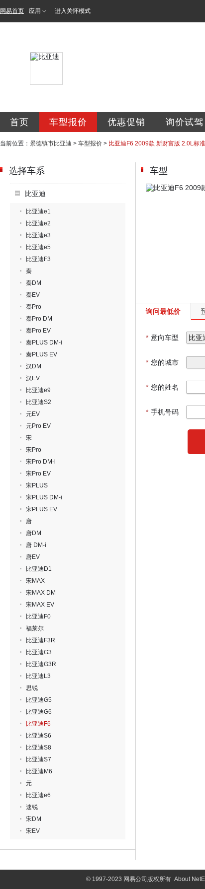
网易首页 (12, 10)
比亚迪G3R (41, 664)
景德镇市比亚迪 (51, 143)
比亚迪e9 (38, 390)
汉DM (33, 366)
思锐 (32, 687)
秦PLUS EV (41, 354)
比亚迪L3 (38, 676)
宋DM (33, 819)
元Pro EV (38, 425)
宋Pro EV (38, 473)
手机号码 (162, 412)
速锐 (32, 807)
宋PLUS (37, 485)
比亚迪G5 (39, 699)
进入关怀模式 (73, 10)
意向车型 (162, 338)
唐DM (33, 533)
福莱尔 (35, 628)
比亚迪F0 (38, 616)
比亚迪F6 (38, 723)
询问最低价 (163, 311)
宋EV (33, 830)
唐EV (33, 556)
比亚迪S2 (38, 402)
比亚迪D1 (39, 568)
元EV (33, 413)
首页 (19, 122)
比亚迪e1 (38, 211)
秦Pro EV (38, 330)
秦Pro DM (39, 318)
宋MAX (35, 580)
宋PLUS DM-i (44, 497)
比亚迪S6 (38, 735)
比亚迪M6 (39, 771)
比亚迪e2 (38, 223)
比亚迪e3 (38, 235)
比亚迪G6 (39, 711)
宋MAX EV (40, 604)
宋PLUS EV (41, 509)
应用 (35, 10)
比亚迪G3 (39, 652)
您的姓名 (162, 387)
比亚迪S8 (38, 747)
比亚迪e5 (38, 247)
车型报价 (68, 122)
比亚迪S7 (38, 759)
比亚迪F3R (40, 640)
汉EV (33, 378)
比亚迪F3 (38, 259)
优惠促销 (126, 122)
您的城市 (162, 362)
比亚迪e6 (38, 795)
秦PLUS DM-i (44, 342)
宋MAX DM (41, 592)
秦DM (33, 282)
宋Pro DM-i (41, 461)
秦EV (33, 294)
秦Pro (33, 306)
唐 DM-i (36, 545)
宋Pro (33, 449)
